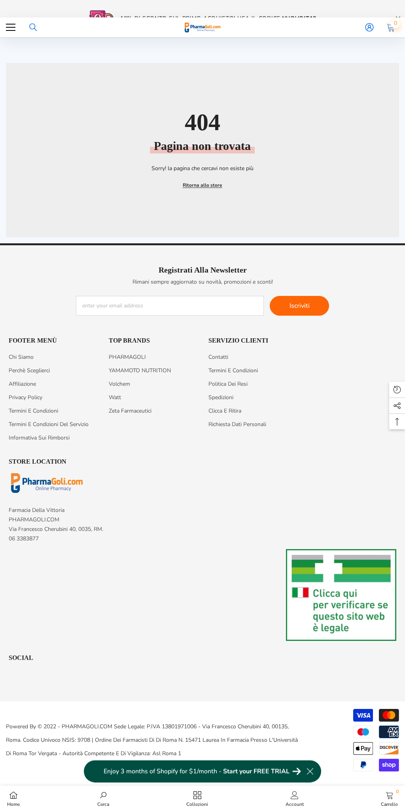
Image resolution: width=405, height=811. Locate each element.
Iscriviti (300, 305)
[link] (103, 798)
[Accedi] (369, 27)
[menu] (10, 27)
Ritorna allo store (202, 185)
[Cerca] (33, 27)
